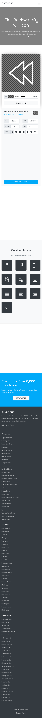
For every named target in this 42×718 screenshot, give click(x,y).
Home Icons (5, 547)
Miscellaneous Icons (8, 475)
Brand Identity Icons (8, 444)
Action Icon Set (6, 654)
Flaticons (7, 3)
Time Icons (5, 575)
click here (30, 90)
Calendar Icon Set (7, 691)
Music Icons (5, 610)
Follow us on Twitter (8, 425)
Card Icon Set (6, 685)
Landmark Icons (7, 469)
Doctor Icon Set (6, 660)
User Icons (5, 541)
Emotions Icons (6, 456)
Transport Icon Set (7, 679)
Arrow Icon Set (6, 650)
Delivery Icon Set (7, 657)
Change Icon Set (7, 675)
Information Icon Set (8, 632)
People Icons (6, 491)
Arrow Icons (5, 535)
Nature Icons (6, 481)
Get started (21, 398)
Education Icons (7, 450)
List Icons (4, 550)
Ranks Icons (5, 494)
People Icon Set (7, 619)
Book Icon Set (6, 688)
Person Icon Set (7, 701)
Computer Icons (7, 572)
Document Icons (7, 563)
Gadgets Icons (6, 463)
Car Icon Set (5, 669)
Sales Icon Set (6, 628)
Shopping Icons (6, 503)
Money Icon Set (6, 663)
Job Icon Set (5, 625)
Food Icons (5, 459)
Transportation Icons (8, 513)
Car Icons (4, 579)
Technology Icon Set (8, 666)
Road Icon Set (6, 682)
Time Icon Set (6, 647)
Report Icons (6, 594)
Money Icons (6, 538)
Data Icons (5, 447)
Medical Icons (6, 472)
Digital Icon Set (6, 641)
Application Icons (7, 438)
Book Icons (5, 544)
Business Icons (6, 607)
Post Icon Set (6, 622)
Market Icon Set (7, 672)
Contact (16, 710)
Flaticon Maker (21, 713)
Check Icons (5, 553)
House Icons (5, 591)
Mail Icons (5, 585)
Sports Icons (5, 510)
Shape (7, 132)
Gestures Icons (6, 466)
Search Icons (6, 560)
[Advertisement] (21, 156)
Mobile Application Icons (9, 478)
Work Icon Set (6, 635)
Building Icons (6, 604)
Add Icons (5, 597)
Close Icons (5, 600)
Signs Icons (5, 507)
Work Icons (5, 588)
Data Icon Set (6, 694)
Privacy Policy (24, 710)
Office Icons (5, 488)
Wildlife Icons (6, 519)
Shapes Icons (6, 500)
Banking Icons (6, 441)
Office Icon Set (6, 638)
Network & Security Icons (9, 485)
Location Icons (6, 582)
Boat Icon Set (6, 697)
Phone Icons (5, 531)
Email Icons (5, 566)
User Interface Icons (8, 516)
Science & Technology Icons (10, 497)
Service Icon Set (7, 644)
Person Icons (6, 569)
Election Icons (6, 453)
